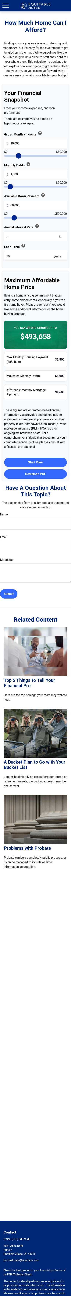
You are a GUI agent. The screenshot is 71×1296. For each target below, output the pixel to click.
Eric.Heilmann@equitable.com (21, 1260)
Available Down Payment (24, 195)
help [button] (40, 133)
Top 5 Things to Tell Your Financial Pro (29, 683)
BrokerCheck (24, 1274)
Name (4, 514)
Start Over (35, 462)
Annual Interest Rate (21, 226)
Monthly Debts (17, 164)
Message (6, 560)
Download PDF (35, 474)
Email (3, 537)
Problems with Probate (27, 848)
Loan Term (15, 246)
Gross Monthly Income (23, 133)
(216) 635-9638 (21, 1239)
